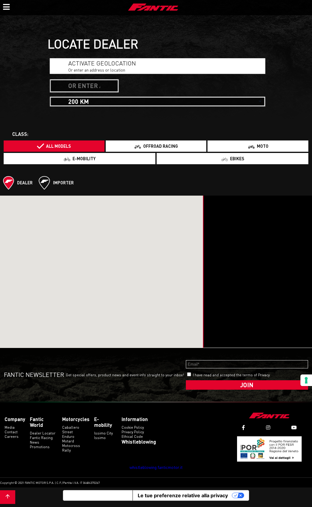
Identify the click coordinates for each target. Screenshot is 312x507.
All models (58, 146)
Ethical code (132, 436)
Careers (12, 436)
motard (68, 441)
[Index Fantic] (153, 7)
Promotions (40, 447)
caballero (70, 427)
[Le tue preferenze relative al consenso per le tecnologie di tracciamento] (306, 380)
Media (10, 427)
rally (66, 450)
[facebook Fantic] (243, 427)
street (67, 432)
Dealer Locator (42, 433)
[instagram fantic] (268, 427)
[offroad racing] (156, 146)
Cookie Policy (133, 427)
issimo (100, 437)
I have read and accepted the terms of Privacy (231, 375)
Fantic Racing (41, 437)
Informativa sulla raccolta (98, 495)
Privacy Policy (133, 432)
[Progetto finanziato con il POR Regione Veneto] (269, 449)
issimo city (103, 433)
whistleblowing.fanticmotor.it (156, 467)
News (34, 442)
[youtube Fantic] (294, 427)
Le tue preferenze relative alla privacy (183, 495)
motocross (71, 445)
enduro (68, 436)
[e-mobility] (79, 158)
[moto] (257, 146)
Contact (11, 432)
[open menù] (6, 6)
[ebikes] (232, 158)
